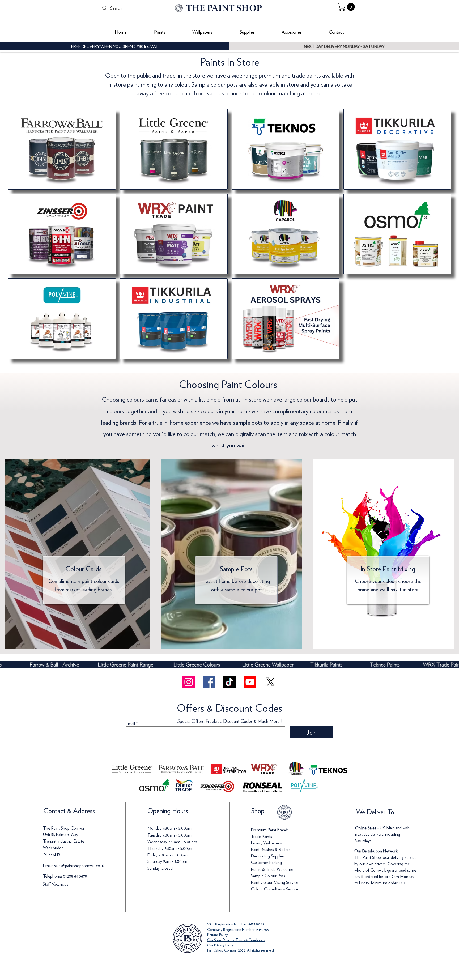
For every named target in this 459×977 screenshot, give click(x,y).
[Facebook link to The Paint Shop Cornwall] (209, 682)
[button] (347, 7)
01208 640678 (75, 876)
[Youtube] (250, 682)
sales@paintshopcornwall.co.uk (79, 865)
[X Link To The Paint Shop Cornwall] (270, 682)
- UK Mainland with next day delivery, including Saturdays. (382, 834)
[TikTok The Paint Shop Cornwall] (229, 682)
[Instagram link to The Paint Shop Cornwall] (188, 682)
